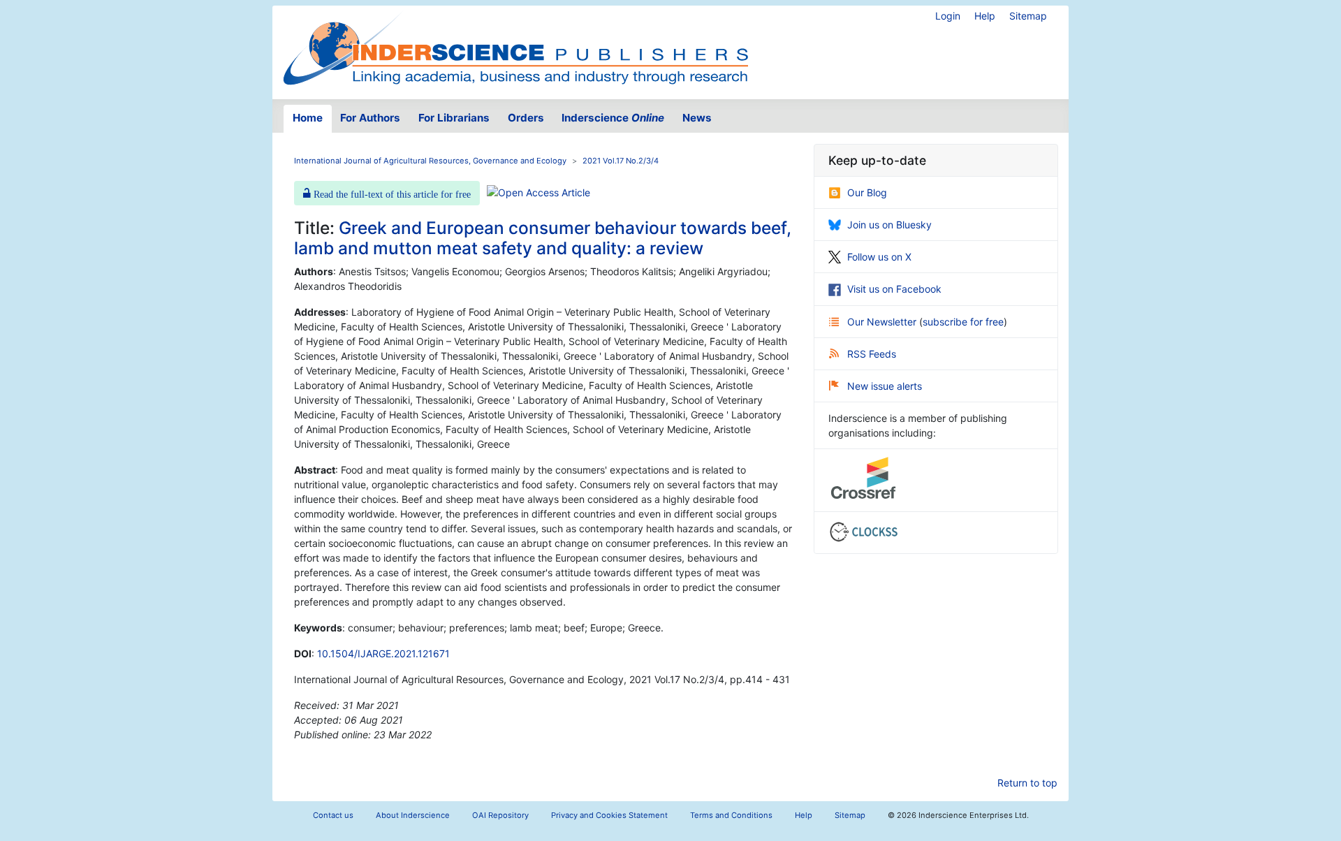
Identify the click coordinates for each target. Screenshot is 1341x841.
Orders (526, 117)
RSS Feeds (871, 354)
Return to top (1027, 783)
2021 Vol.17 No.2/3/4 (620, 161)
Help (984, 16)
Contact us (333, 815)
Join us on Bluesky (889, 225)
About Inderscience (413, 815)
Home (308, 117)
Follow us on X (879, 257)
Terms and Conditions (731, 815)
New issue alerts (884, 386)
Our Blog (867, 192)
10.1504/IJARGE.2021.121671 (383, 653)
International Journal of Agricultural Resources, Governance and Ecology (430, 161)
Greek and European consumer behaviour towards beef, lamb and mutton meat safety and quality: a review (542, 237)
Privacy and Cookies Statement (609, 815)
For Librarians (454, 117)
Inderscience (613, 117)
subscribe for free (963, 322)
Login (947, 16)
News (697, 117)
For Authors (370, 117)
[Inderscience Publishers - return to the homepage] (515, 47)
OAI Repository (500, 815)
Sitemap (1028, 16)
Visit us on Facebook (894, 289)
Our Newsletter (883, 322)
